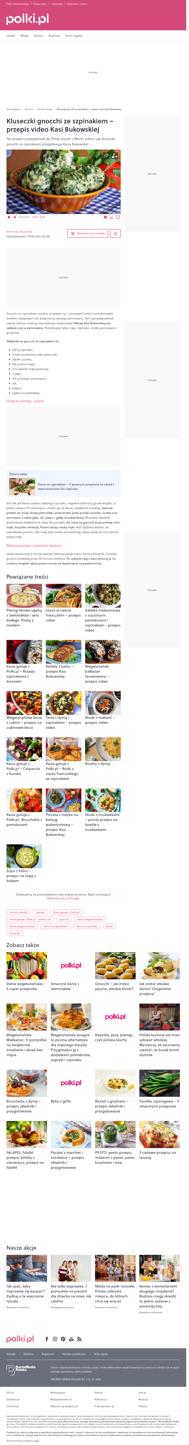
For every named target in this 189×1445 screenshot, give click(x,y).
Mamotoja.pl (58, 1392)
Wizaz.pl (143, 1399)
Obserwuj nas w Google (90, 233)
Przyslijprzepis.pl (104, 1406)
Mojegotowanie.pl (61, 1399)
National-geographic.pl (64, 1406)
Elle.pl (10, 1392)
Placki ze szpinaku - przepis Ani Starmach (34, 545)
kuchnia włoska (18, 912)
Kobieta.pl (100, 1399)
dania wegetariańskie (90, 919)
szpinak (40, 912)
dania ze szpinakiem (56, 926)
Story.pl (142, 1406)
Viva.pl (142, 1392)
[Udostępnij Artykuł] (115, 233)
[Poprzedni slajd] (7, 1268)
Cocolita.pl (12, 1406)
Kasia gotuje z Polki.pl (66, 912)
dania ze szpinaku (87, 926)
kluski (109, 926)
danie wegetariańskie (22, 926)
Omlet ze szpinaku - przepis (25, 401)
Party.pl (98, 1392)
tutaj (37, 1440)
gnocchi (64, 919)
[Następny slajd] (179, 1268)
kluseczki (14, 933)
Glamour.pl (13, 1399)
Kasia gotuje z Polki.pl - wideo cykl (30, 919)
